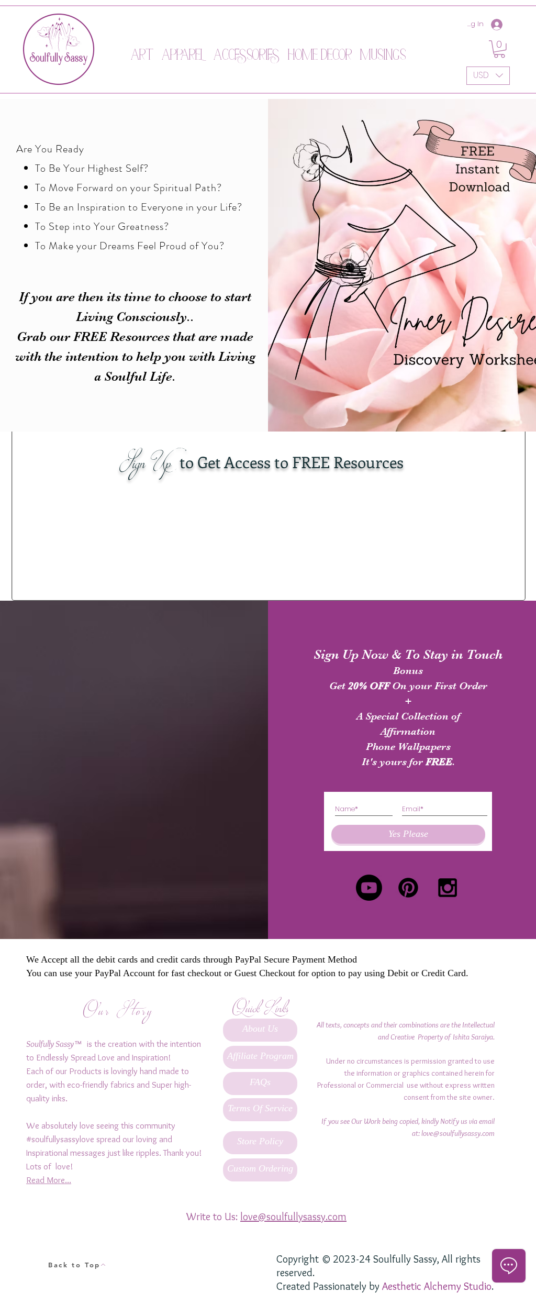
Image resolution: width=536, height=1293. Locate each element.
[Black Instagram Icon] (447, 888)
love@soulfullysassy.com (458, 1133)
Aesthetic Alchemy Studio (437, 1286)
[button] (142, 49)
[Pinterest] (408, 888)
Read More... (48, 1180)
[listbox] (488, 76)
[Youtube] (369, 888)
